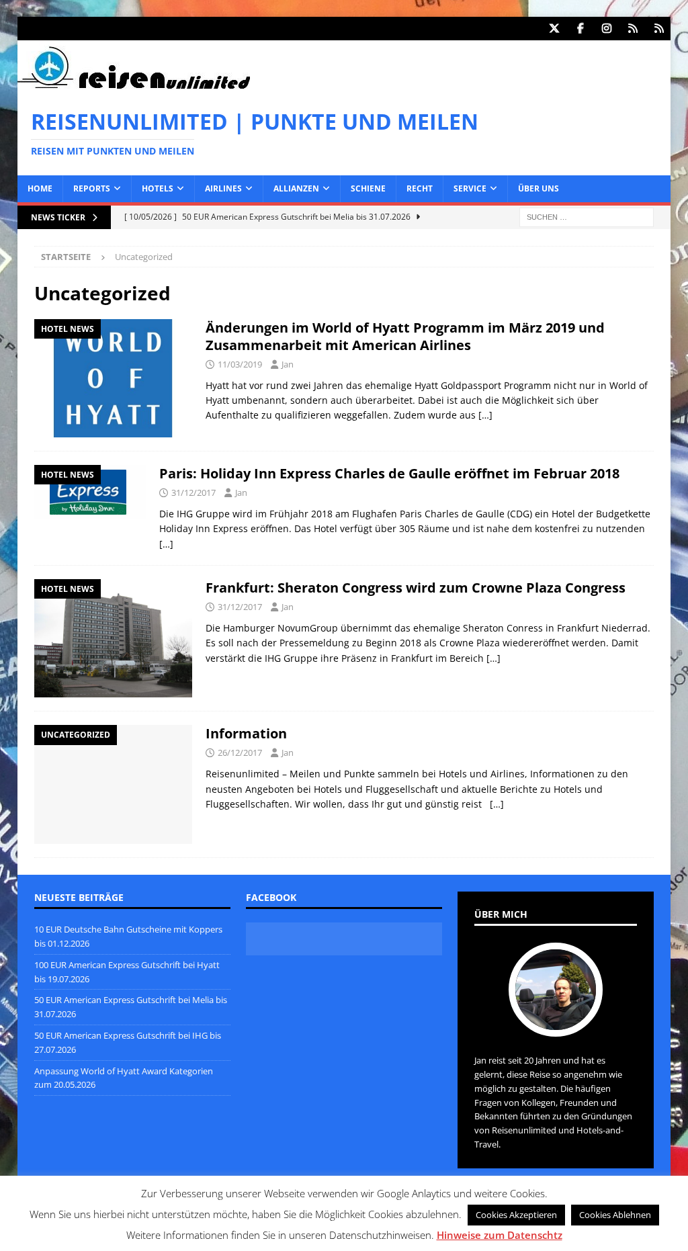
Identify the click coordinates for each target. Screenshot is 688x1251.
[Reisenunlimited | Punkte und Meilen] (133, 86)
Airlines (223, 188)
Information (246, 733)
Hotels (157, 188)
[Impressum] (659, 28)
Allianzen (296, 188)
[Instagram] (606, 28)
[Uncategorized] (113, 784)
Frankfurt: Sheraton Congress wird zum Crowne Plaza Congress (416, 587)
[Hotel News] (113, 378)
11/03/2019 (240, 364)
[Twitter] (554, 28)
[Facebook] (580, 28)
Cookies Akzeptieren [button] (516, 1215)
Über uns (538, 188)
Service (470, 188)
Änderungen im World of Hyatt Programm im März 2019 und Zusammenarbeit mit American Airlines (405, 336)
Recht (419, 188)
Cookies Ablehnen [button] (615, 1215)
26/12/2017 (240, 752)
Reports (91, 188)
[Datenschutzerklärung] (632, 28)
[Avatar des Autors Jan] (555, 1023)
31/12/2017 (193, 492)
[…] (485, 414)
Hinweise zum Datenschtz (499, 1235)
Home (40, 188)
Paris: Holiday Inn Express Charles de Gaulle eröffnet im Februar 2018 (389, 473)
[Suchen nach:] (586, 216)
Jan (288, 364)
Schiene (368, 188)
